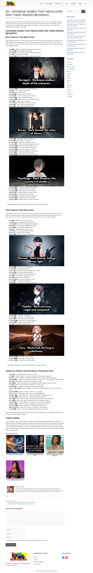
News (66, 3)
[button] (85, 3)
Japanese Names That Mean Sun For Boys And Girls (30, 365)
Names (15, 500)
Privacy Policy (37, 564)
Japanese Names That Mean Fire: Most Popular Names (31, 204)
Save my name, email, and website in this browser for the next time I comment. (27, 540)
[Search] (83, 11)
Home (41, 3)
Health (68, 71)
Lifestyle (80, 3)
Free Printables (48, 3)
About (35, 557)
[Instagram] (7, 496)
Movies (69, 76)
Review (69, 89)
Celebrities (69, 64)
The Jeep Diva (32, 428)
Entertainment (58, 3)
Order (68, 82)
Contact (36, 559)
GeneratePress (54, 570)
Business (69, 62)
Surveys (69, 92)
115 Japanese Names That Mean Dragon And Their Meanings (20, 503)
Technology (73, 3)
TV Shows (69, 96)
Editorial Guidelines (39, 561)
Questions (69, 85)
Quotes (69, 87)
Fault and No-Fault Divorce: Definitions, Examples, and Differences (21, 502)
